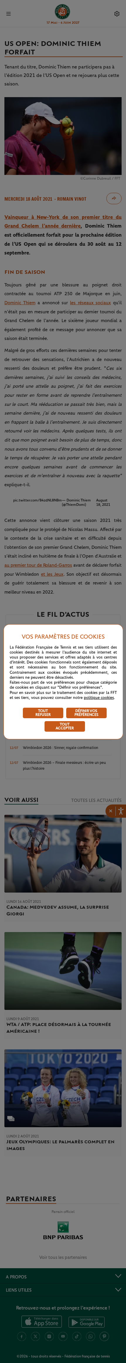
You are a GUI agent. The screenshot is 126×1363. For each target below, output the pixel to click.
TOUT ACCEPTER (65, 726)
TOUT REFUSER (43, 713)
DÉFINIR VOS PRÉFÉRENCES (86, 713)
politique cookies (99, 698)
